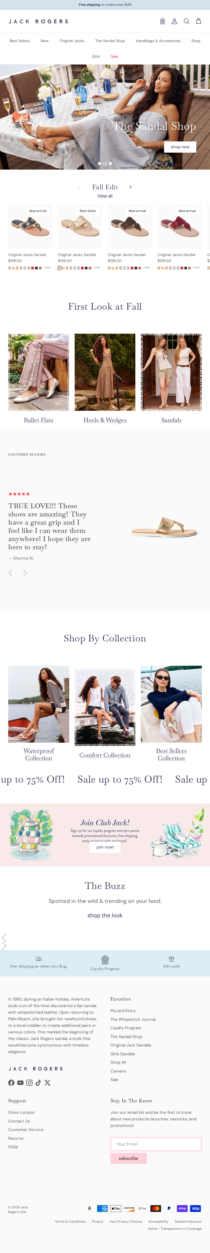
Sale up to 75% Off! (114, 779)
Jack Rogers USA (18, 1209)
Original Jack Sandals (130, 1045)
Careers (118, 1071)
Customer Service (25, 1129)
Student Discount (188, 1221)
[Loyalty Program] (162, 21)
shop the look (105, 915)
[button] (105, 938)
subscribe (128, 1158)
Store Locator (21, 1112)
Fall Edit (105, 187)
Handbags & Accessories (158, 40)
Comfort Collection (104, 754)
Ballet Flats (38, 419)
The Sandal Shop (110, 40)
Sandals (171, 419)
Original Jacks (72, 40)
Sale (114, 56)
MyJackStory (123, 1010)
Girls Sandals (122, 1054)
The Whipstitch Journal (133, 1019)
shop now (180, 120)
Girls (96, 56)
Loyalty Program (125, 1028)
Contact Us (19, 1121)
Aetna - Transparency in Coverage (175, 1228)
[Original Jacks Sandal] (9, 268)
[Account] (173, 21)
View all (105, 196)
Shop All (118, 1062)
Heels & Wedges (105, 419)
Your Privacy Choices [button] (126, 1221)
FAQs (13, 1147)
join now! (105, 847)
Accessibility (158, 1221)
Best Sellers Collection (171, 754)
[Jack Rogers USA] (38, 21)
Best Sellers (20, 40)
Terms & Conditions (70, 1221)
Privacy (97, 1221)
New (45, 40)
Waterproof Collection (39, 754)
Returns (16, 1138)
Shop (195, 40)
